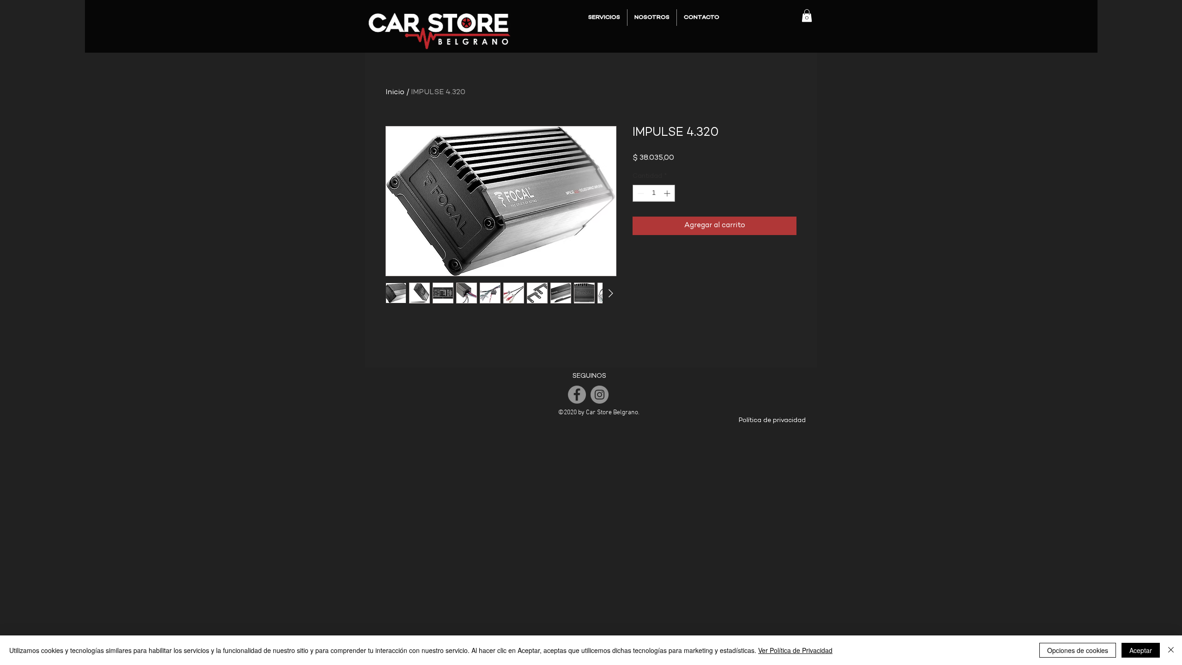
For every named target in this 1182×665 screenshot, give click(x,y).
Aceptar (1140, 650)
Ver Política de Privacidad (795, 650)
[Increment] (668, 193)
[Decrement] (639, 193)
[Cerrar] (1170, 650)
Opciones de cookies (1077, 650)
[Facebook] (577, 395)
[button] (807, 15)
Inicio (395, 93)
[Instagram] (600, 395)
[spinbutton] (653, 193)
